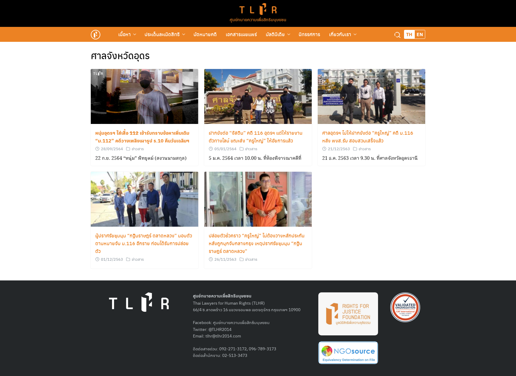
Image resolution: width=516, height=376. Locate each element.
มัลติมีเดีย (275, 34)
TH (409, 34)
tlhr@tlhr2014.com (223, 336)
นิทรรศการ (309, 34)
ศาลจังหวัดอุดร (120, 55)
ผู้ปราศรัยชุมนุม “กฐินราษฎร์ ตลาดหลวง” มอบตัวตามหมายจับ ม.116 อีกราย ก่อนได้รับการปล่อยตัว (143, 243)
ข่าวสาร (138, 148)
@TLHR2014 (219, 329)
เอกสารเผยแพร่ (241, 34)
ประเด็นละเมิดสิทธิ (162, 34)
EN (420, 34)
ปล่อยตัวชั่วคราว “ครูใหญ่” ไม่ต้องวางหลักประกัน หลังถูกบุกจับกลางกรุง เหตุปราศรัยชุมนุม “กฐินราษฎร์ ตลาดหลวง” (257, 243)
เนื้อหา (124, 34)
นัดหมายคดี (205, 34)
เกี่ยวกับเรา (340, 34)
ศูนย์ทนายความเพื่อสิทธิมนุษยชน (258, 19)
